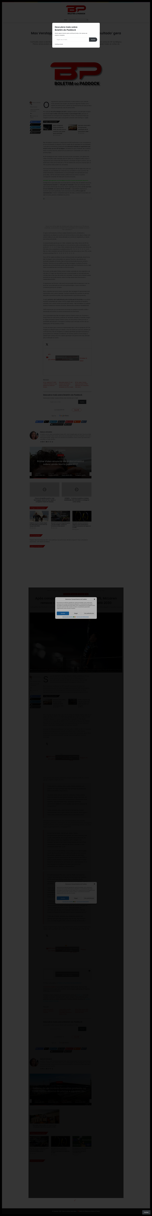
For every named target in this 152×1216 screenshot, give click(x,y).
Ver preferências (89, 613)
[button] (94, 599)
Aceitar (63, 613)
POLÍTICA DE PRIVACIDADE (82, 616)
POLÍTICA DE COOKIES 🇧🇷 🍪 (69, 616)
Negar (76, 613)
